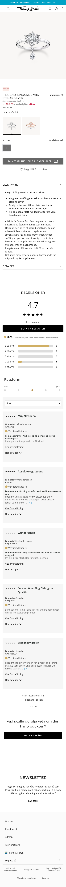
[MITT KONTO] (56, 9)
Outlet (14, 112)
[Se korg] (63, 9)
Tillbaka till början (33, 699)
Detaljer (8, 266)
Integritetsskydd (31, 869)
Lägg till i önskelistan (35, 169)
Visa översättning (14, 446)
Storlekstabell (56, 140)
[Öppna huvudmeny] (2, 9)
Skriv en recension (33, 328)
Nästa (33, 706)
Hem (5, 112)
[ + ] (30, 502)
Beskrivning (11, 184)
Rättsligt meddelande (27, 878)
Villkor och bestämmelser (10, 869)
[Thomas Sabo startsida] (8, 9)
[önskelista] (50, 9)
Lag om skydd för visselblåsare (54, 869)
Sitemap (45, 878)
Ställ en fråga (33, 735)
